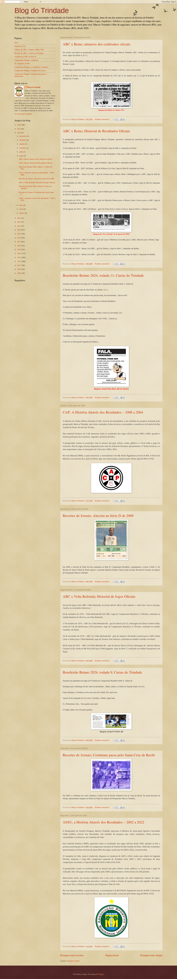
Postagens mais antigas (151, 955)
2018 (19, 237)
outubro (22, 144)
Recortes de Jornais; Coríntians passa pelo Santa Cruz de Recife (109, 754)
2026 (19, 125)
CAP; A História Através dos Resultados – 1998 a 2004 (103, 412)
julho (21, 151)
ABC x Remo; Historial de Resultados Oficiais (96, 130)
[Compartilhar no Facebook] (121, 119)
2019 (19, 233)
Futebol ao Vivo (20, 46)
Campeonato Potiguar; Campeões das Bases (30, 70)
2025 (19, 129)
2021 (19, 226)
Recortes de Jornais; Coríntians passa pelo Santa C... (36, 193)
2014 (19, 253)
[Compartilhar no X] (119, 119)
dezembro (23, 136)
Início (16, 42)
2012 (19, 261)
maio (21, 205)
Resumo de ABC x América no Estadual (28, 53)
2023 (19, 218)
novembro (23, 140)
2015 (19, 249)
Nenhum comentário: (102, 119)
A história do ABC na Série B (25, 56)
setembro (22, 148)
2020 (19, 230)
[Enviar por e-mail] (114, 119)
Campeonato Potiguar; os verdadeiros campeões (31, 67)
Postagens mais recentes (72, 955)
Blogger (101, 974)
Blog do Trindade (41, 10)
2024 (19, 132)
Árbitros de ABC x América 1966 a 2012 (29, 49)
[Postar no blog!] (117, 119)
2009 (19, 273)
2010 (19, 269)
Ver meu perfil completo (23, 114)
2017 (19, 241)
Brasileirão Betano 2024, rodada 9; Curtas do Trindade (102, 672)
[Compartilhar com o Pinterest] (124, 119)
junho (21, 155)
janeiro (22, 213)
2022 (19, 222)
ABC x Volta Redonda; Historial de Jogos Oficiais (99, 596)
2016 (19, 245)
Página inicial (112, 955)
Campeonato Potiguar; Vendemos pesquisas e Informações (30, 75)
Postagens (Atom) (73, 961)
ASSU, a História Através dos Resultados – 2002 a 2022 (103, 822)
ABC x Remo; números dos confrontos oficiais (96, 44)
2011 (19, 265)
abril (21, 209)
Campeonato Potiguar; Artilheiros (26, 60)
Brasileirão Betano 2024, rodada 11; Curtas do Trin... (35, 167)
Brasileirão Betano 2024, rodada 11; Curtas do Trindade (103, 275)
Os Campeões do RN (22, 63)
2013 (19, 257)
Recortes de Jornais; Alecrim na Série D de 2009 (98, 515)
